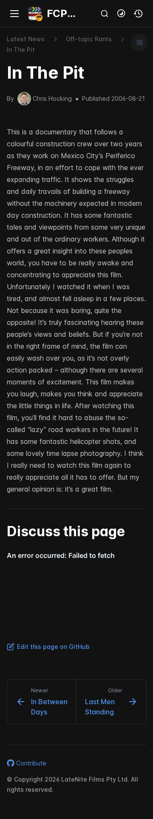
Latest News (26, 39)
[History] (138, 13)
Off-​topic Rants (89, 39)
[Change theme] (121, 13)
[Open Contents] (139, 42)
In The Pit (21, 49)
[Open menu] (14, 13)
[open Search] (104, 13)
